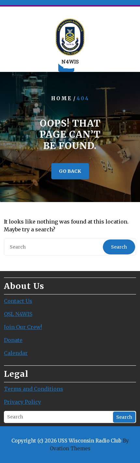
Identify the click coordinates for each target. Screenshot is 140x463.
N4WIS (70, 61)
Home (61, 99)
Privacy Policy (22, 402)
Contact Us (18, 301)
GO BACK (70, 171)
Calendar (16, 353)
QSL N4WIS (18, 314)
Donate (13, 340)
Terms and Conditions (33, 389)
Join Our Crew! (23, 327)
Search (119, 247)
